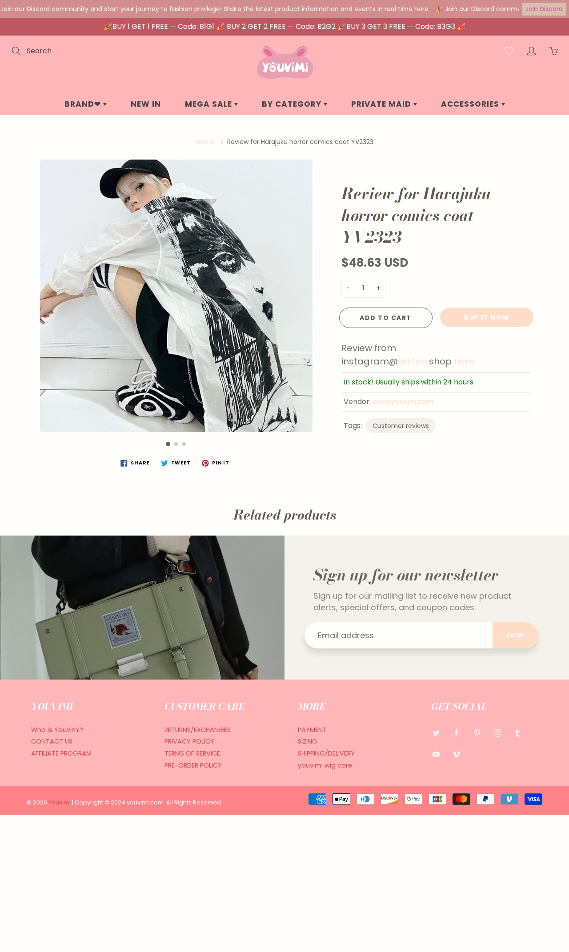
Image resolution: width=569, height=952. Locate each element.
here (464, 361)
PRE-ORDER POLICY (193, 765)
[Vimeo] (456, 754)
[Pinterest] (477, 733)
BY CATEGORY (293, 104)
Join (515, 635)
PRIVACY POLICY (189, 741)
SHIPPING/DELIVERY (326, 753)
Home (205, 141)
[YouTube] (436, 754)
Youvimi (60, 802)
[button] (168, 444)
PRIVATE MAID (382, 104)
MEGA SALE (209, 104)
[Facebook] (456, 733)
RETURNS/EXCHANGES (197, 729)
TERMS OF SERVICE (192, 753)
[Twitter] (436, 733)
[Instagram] (497, 733)
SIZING (307, 741)
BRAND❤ (83, 104)
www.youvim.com (403, 401)
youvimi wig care (325, 765)
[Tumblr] (517, 733)
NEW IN (146, 104)
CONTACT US (51, 741)
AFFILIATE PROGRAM (61, 753)
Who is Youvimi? (57, 729)
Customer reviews (401, 425)
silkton (412, 361)
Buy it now (486, 317)
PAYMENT (312, 729)
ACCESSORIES (471, 104)
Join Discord (544, 8)
